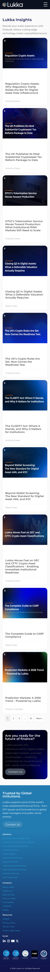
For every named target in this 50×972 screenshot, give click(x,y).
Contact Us (8, 891)
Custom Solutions (11, 850)
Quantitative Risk (10, 862)
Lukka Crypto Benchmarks (14, 865)
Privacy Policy (9, 923)
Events (6, 910)
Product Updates (14, 709)
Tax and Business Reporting (15, 846)
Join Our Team (9, 899)
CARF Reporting (10, 877)
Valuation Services (11, 873)
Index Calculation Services (14, 869)
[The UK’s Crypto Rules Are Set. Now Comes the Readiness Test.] (25, 345)
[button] (45, 4)
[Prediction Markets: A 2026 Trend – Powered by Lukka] (25, 682)
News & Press (8, 895)
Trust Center (8, 902)
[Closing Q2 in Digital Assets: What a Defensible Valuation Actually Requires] (25, 278)
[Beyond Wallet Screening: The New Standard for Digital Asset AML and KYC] (25, 479)
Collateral (7, 906)
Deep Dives (11, 306)
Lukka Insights (9, 854)
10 (31, 718)
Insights (6, 919)
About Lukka (8, 887)
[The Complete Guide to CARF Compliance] (25, 618)
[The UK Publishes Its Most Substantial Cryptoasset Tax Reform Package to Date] (25, 140)
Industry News (12, 101)
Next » (39, 718)
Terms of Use (8, 927)
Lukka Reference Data (12, 858)
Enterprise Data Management (16, 838)
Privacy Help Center (11, 930)
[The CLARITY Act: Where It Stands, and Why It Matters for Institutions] (25, 412)
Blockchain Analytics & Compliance (18, 842)
